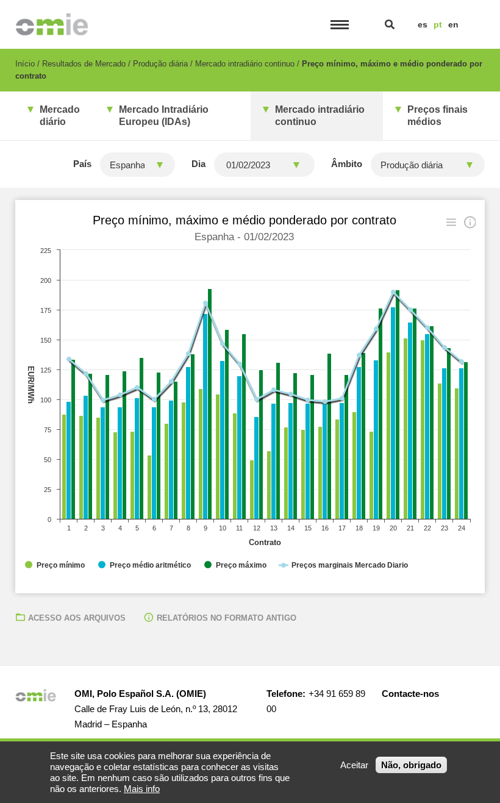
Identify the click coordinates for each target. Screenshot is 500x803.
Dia (198, 164)
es (422, 24)
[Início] (52, 24)
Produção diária (160, 63)
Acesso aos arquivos (77, 618)
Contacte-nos (410, 693)
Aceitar (354, 765)
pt (438, 24)
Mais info (142, 788)
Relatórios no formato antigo (226, 618)
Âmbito (346, 164)
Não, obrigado (411, 765)
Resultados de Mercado (84, 63)
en (453, 24)
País (82, 164)
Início (25, 63)
